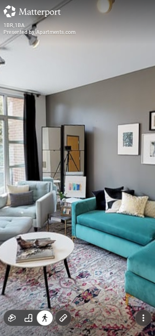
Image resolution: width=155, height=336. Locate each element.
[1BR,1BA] (77, 168)
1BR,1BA (14, 25)
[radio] (12, 318)
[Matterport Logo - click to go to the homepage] (32, 11)
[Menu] (143, 318)
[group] (28, 318)
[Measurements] (63, 318)
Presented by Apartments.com (39, 32)
